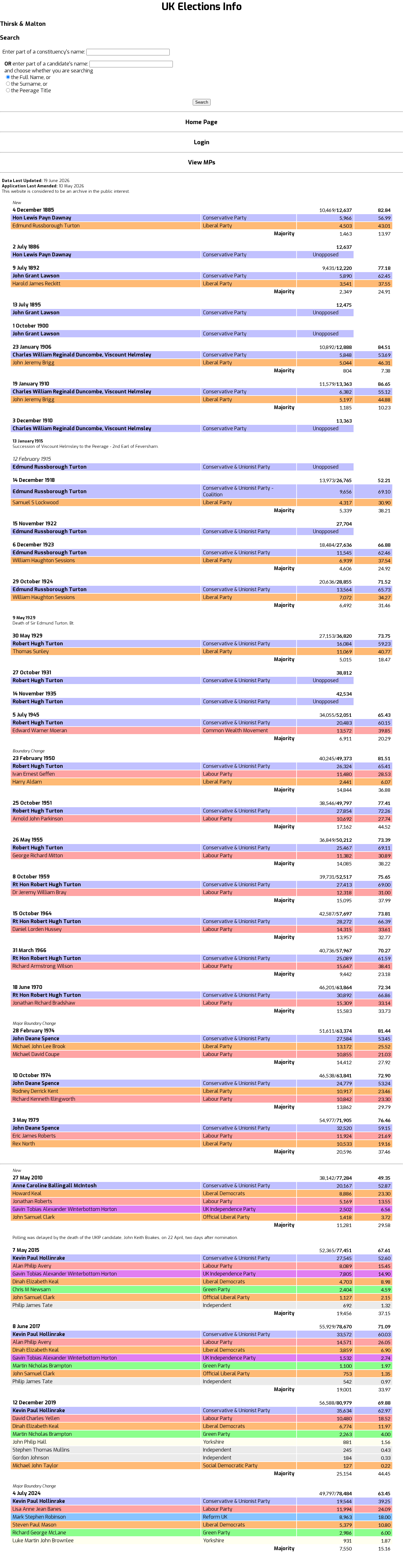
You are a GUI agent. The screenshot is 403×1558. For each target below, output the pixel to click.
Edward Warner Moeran (40, 730)
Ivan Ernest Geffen (34, 774)
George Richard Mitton (38, 855)
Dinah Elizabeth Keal (36, 1281)
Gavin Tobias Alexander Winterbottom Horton (65, 1209)
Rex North (24, 1143)
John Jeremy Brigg (33, 362)
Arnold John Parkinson (38, 818)
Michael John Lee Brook (39, 1046)
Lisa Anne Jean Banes (37, 1509)
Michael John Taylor (35, 1465)
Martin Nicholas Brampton (42, 1365)
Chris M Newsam (32, 1289)
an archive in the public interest (97, 191)
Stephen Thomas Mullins (41, 1450)
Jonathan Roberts (32, 1201)
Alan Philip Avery (32, 1266)
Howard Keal (27, 1193)
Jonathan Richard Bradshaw (44, 1003)
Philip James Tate (33, 1305)
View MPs (201, 162)
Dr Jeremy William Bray (39, 892)
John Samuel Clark (34, 1217)
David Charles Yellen (36, 1418)
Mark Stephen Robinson (39, 1517)
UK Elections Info (202, 6)
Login (201, 142)
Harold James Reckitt (36, 283)
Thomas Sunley (31, 651)
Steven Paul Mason (34, 1524)
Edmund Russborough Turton (46, 225)
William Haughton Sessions (44, 560)
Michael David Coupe (36, 1054)
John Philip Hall (30, 1442)
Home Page (201, 122)
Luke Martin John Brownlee (43, 1540)
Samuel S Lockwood (36, 502)
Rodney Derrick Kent (35, 1091)
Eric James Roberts (34, 1136)
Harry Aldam (27, 782)
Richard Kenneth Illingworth (44, 1099)
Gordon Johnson (31, 1457)
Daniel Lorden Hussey (37, 929)
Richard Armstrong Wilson (43, 966)
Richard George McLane (39, 1532)
